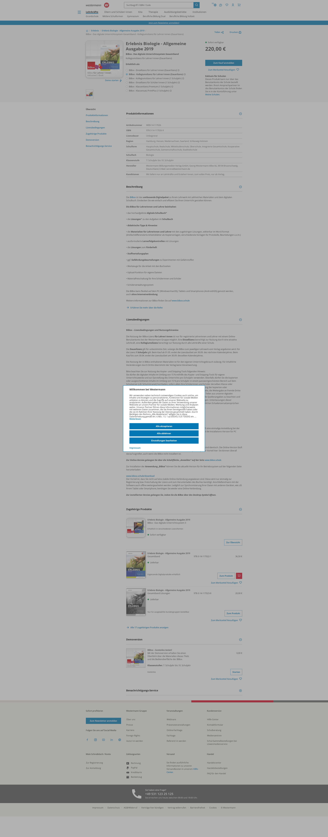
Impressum (135, 447)
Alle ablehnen (164, 433)
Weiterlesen (135, 419)
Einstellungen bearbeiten (164, 440)
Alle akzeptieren (164, 426)
